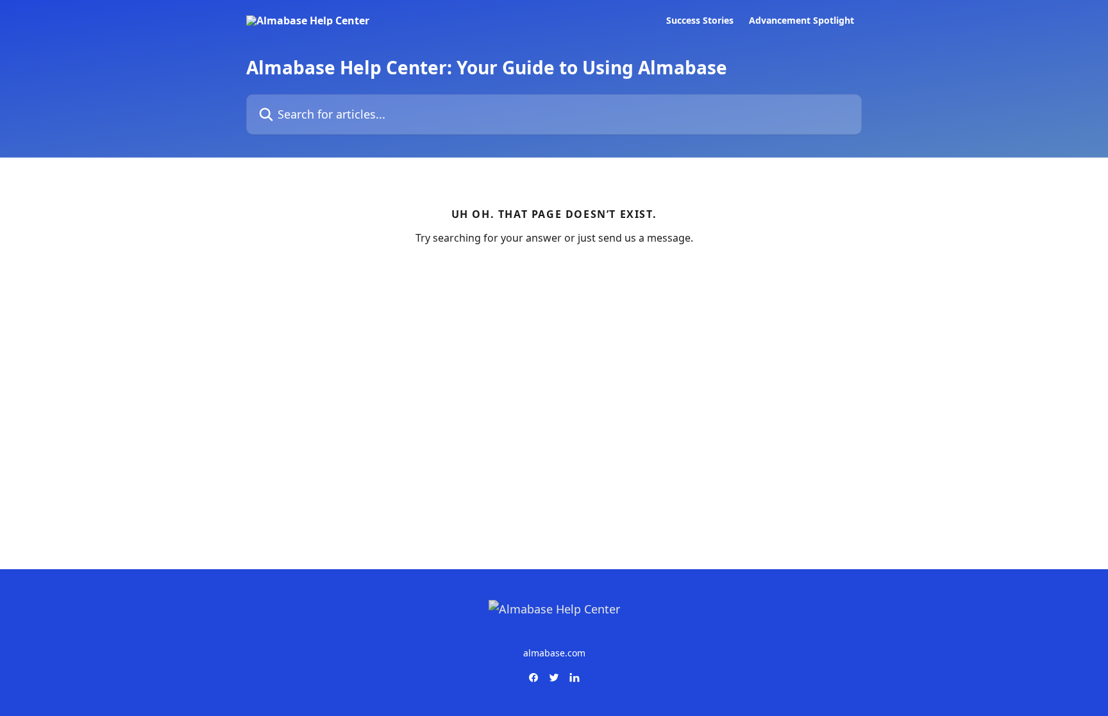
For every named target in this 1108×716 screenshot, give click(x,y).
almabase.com (554, 653)
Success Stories (700, 20)
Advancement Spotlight (801, 20)
